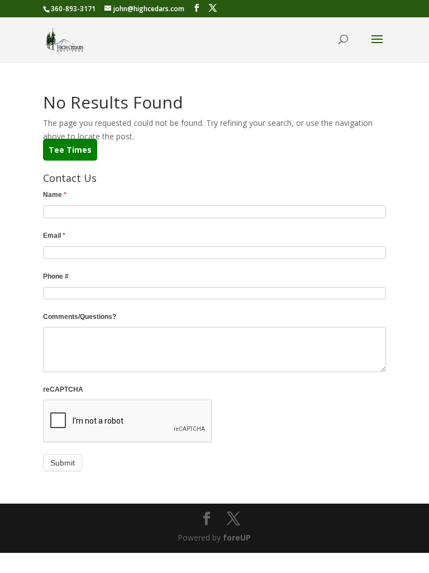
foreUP (237, 537)
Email (54, 235)
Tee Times (70, 149)
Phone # (56, 276)
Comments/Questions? (79, 317)
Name (54, 195)
